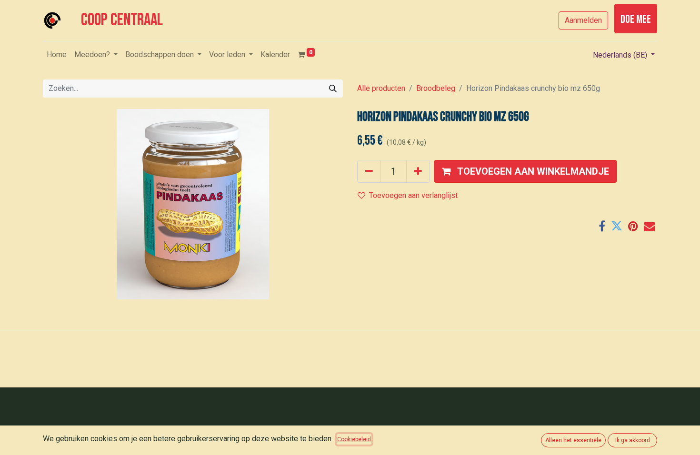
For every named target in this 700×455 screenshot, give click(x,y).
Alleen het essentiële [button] (573, 440)
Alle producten (381, 88)
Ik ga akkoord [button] (632, 440)
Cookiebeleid (354, 439)
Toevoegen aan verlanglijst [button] (413, 195)
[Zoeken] (333, 88)
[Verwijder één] (369, 171)
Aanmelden (583, 20)
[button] (525, 171)
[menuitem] (56, 54)
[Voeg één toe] (418, 171)
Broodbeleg (435, 88)
